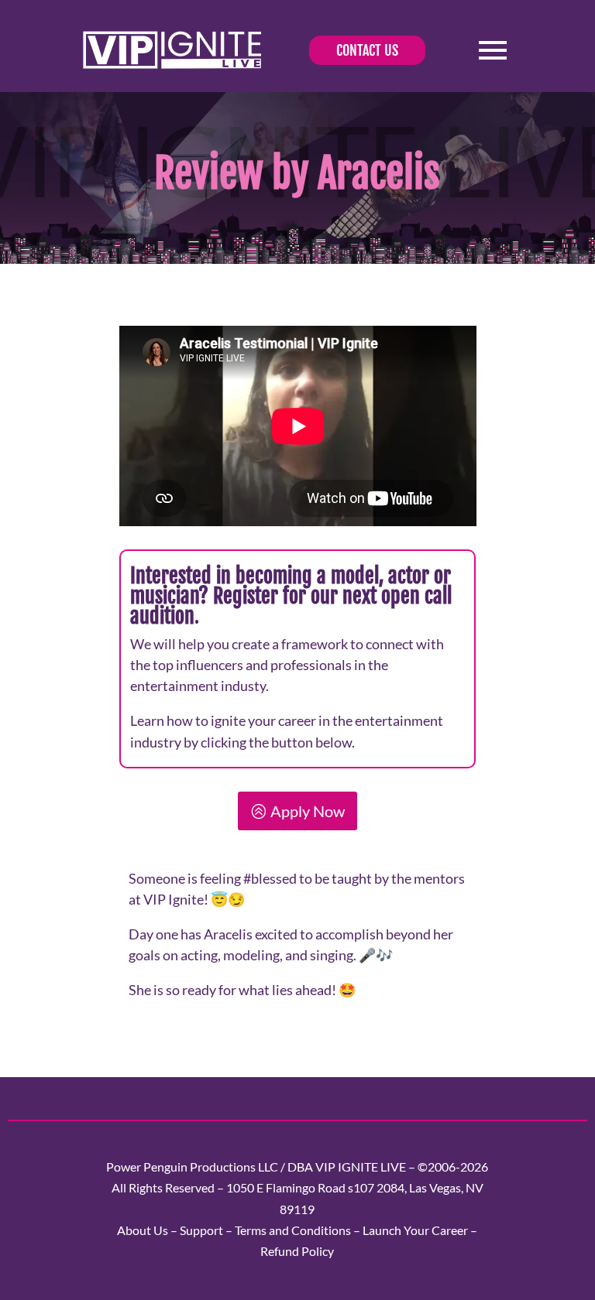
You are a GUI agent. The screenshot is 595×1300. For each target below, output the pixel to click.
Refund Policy (297, 1251)
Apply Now (307, 811)
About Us (142, 1230)
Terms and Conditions (293, 1230)
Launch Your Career (415, 1230)
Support (201, 1230)
